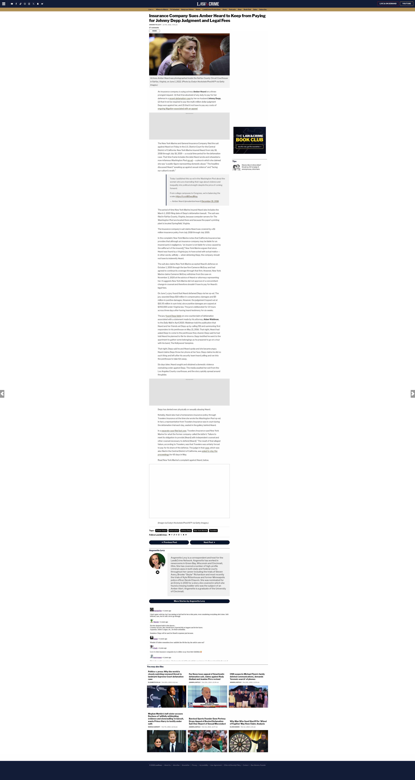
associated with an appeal (185, 108)
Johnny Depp (186, 531)
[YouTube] (12, 5)
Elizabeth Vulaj (154, 682)
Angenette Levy (155, 24)
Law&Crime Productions (211, 9)
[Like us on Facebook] (16, 5)
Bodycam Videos (187, 9)
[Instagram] (25, 5)
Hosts (225, 9)
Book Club (247, 9)
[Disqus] (189, 634)
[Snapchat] (38, 5)
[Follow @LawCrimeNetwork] (33, 5)
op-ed (190, 160)
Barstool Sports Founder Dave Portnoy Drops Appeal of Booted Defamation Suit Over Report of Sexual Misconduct (207, 721)
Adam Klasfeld (194, 682)
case (207, 448)
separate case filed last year (173, 431)
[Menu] (4, 4)
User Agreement (216, 765)
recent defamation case (180, 98)
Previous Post (2, 394)
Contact (246, 765)
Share (154, 31)
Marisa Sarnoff (154, 727)
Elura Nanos (234, 727)
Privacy (194, 765)
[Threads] (29, 5)
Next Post (413, 394)
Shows (198, 9)
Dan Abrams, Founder (258, 765)
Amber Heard (161, 531)
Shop (240, 9)
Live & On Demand (388, 4)
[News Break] (42, 5)
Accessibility (203, 765)
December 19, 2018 (210, 201)
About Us (167, 765)
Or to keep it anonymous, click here (251, 168)
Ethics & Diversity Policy (232, 765)
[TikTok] (20, 5)
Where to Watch (162, 9)
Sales (255, 9)
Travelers (213, 531)
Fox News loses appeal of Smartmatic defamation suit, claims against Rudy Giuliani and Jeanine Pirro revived (206, 676)
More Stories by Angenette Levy (189, 601)
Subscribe (263, 9)
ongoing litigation (166, 108)
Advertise (176, 765)
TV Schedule (174, 9)
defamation (174, 531)
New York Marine (200, 531)
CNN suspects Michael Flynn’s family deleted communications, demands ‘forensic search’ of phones (247, 676)
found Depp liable (173, 316)
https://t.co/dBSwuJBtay (187, 196)
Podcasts (232, 9)
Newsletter (186, 765)
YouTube (406, 4)
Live (150, 9)
